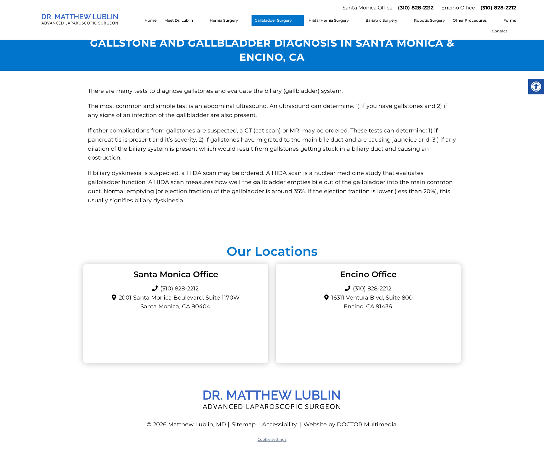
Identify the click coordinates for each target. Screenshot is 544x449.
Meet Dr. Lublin (178, 20)
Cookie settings (272, 439)
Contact (499, 31)
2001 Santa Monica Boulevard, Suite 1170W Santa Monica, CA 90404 (179, 302)
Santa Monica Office (368, 8)
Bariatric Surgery (381, 20)
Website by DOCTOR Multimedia (350, 424)
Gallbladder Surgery (273, 20)
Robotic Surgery (429, 20)
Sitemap (244, 424)
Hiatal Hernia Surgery (329, 20)
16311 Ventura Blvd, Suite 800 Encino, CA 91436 (372, 302)
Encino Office (458, 8)
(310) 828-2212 (416, 8)
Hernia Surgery (224, 20)
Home (150, 20)
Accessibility (279, 424)
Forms (509, 20)
